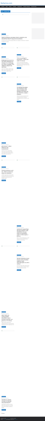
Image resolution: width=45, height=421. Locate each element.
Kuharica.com (6, 3)
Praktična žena (33, 6)
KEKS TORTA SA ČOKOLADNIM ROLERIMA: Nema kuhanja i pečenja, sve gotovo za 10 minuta (7, 317)
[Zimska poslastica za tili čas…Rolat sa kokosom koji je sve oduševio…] (8, 163)
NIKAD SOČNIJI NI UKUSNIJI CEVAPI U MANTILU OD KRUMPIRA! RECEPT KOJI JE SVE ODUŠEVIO (14, 38)
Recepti (10, 6)
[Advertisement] (38, 18)
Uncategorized (19, 54)
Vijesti (7, 6)
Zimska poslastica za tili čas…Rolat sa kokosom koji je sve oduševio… (7, 172)
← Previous (3, 413)
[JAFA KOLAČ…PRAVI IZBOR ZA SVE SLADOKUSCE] (8, 109)
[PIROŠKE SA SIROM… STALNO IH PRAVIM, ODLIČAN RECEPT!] (8, 363)
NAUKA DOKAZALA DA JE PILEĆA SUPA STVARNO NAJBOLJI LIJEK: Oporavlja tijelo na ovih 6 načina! (23, 261)
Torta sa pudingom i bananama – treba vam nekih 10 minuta (22, 59)
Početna (2, 6)
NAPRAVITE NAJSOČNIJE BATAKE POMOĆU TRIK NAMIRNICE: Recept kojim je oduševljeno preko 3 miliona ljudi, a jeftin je (23, 232)
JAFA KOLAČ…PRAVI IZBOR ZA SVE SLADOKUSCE (6, 147)
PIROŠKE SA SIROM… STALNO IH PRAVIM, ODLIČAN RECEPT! (7, 401)
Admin (8, 35)
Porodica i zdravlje (26, 6)
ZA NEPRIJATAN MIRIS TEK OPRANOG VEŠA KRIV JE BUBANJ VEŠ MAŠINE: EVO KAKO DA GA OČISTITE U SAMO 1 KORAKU (22, 91)
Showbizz (14, 6)
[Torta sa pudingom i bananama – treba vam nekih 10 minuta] (23, 50)
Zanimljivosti (19, 6)
